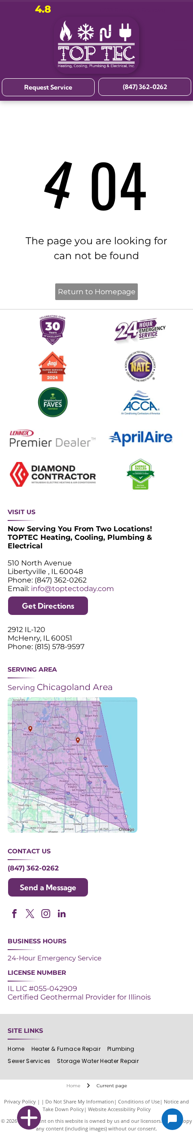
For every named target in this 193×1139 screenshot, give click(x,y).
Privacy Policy (20, 1101)
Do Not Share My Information (79, 1101)
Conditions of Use (139, 1101)
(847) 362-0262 (33, 868)
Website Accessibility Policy (119, 1109)
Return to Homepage (97, 291)
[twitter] (30, 915)
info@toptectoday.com (72, 588)
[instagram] (46, 915)
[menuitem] (19, 1049)
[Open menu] (180, 45)
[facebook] (14, 915)
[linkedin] (61, 915)
